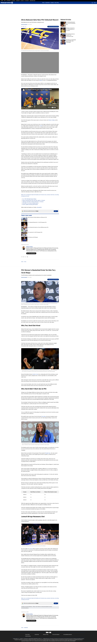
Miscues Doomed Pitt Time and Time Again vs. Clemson (33, 200)
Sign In (95, 2)
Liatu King (43, 416)
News (43, 2)
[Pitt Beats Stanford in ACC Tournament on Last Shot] (68, 30)
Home (22, 261)
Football (52, 2)
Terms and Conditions (55, 634)
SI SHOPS (22, 0)
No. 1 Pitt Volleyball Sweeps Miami (29, 198)
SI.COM (2, 0)
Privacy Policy (27, 634)
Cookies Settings (28, 636)
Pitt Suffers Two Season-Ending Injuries (30, 203)
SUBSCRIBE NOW (32, 0)
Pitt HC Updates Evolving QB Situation (30, 204)
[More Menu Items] (60, 2)
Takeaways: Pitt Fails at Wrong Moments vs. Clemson (32, 201)
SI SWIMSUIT (8, 0)
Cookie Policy (37, 634)
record (41, 125)
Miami (41, 80)
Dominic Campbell (24, 24)
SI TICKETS (13, 0)
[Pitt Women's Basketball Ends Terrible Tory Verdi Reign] (68, 41)
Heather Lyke (35, 374)
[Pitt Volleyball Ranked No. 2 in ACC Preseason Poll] (68, 24)
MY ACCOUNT (26, 0)
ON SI (5, 0)
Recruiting (56, 2)
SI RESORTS (18, 0)
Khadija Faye (47, 453)
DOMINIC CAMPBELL (29, 246)
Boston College (52, 120)
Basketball (47, 2)
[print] (27, 257)
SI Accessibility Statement (67, 634)
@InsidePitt (39, 207)
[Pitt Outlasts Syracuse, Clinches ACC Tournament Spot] (68, 35)
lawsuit (31, 548)
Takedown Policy (45, 634)
